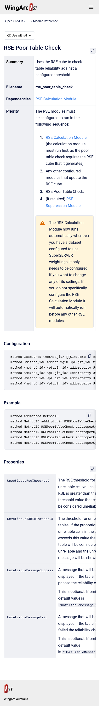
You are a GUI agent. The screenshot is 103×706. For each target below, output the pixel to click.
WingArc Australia (16, 699)
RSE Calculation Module (55, 99)
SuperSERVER (13, 21)
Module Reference (45, 21)
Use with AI (19, 35)
